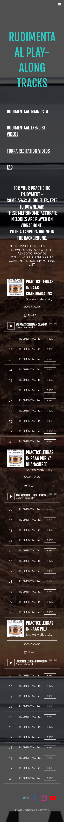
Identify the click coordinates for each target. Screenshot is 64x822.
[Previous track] (50, 323)
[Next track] (55, 323)
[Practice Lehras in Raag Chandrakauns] (15, 287)
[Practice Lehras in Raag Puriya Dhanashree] (15, 458)
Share (32, 315)
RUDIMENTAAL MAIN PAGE (27, 111)
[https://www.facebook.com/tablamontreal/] (35, 798)
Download (32, 307)
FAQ (10, 167)
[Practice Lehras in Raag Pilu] (15, 628)
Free (50, 339)
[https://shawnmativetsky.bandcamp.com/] (26, 798)
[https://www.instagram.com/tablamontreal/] (44, 798)
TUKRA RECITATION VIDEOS (28, 151)
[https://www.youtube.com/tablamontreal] (53, 798)
